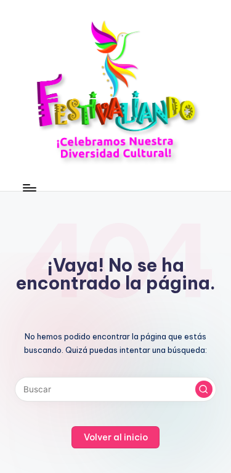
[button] (204, 389)
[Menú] (29, 187)
